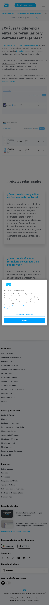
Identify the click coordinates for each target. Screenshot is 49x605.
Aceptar (24, 320)
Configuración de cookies (24, 314)
